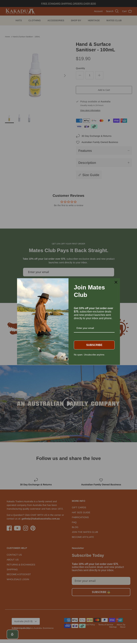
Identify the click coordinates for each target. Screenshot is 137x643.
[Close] (116, 282)
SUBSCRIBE (94, 345)
